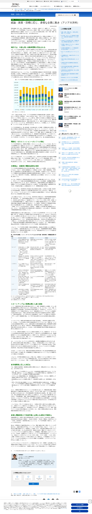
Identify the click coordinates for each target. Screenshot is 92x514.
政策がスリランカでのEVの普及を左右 (69, 79)
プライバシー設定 (79, 504)
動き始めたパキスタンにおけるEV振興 (69, 77)
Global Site (47, 1)
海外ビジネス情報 (18, 9)
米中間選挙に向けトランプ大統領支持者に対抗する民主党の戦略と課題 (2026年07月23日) (71, 143)
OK (79, 511)
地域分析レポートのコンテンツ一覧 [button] (66, 15)
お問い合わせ (40, 1)
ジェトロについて (32, 1)
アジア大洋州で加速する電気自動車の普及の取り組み (49, 9)
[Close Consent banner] (90, 501)
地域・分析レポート (28, 9)
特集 (35, 9)
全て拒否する (80, 507)
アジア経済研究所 (55, 1)
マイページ (65, 1)
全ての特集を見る (63, 130)
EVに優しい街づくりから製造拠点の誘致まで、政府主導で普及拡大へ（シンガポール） (70, 37)
